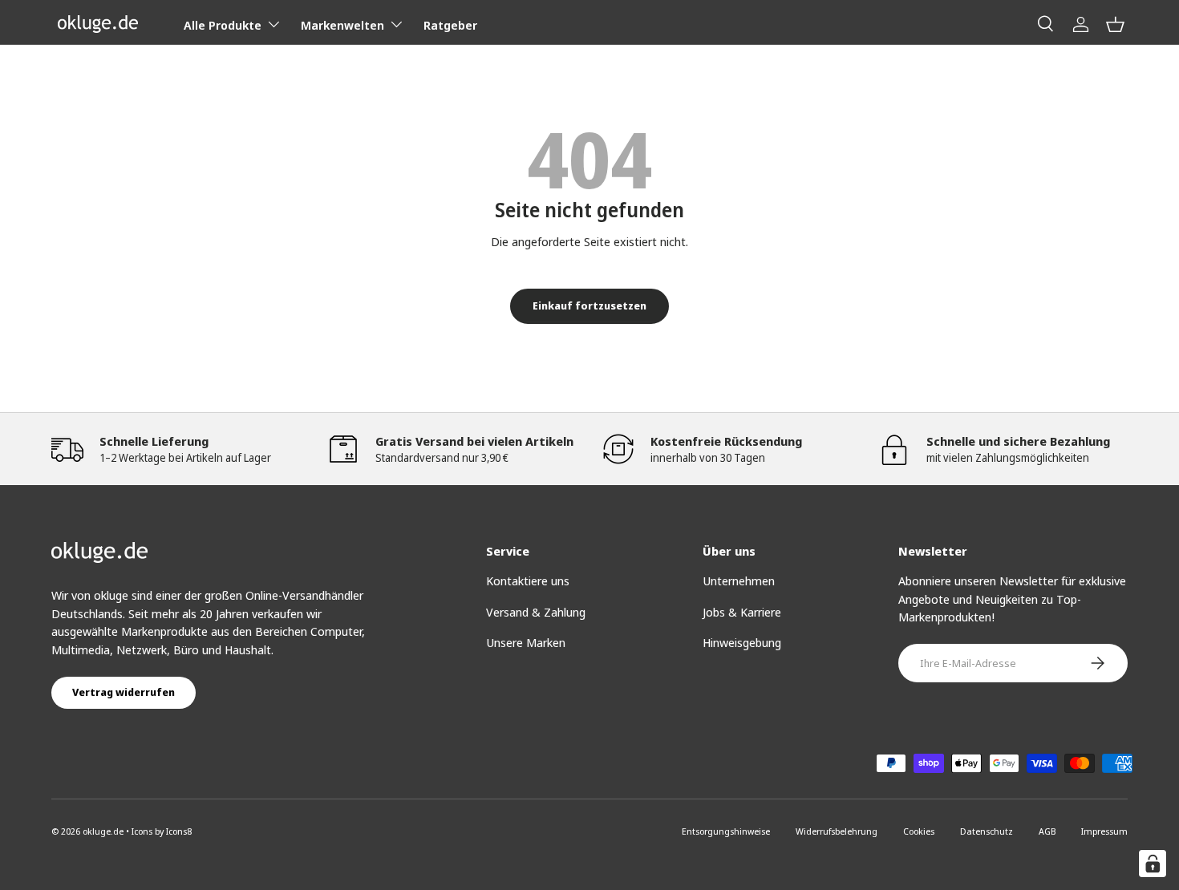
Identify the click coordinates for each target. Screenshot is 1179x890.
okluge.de (103, 831)
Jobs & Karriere (742, 612)
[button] (1115, 24)
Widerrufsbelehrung (836, 831)
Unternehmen (739, 580)
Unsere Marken (525, 642)
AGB (1047, 831)
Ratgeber (450, 25)
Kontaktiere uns (527, 580)
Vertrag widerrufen (123, 692)
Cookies (918, 831)
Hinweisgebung (742, 642)
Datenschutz (986, 831)
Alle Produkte (222, 25)
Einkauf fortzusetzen (589, 305)
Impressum (1104, 831)
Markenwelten (342, 25)
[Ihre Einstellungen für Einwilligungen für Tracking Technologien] (1152, 863)
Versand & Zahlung (535, 612)
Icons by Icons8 (162, 831)
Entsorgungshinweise (726, 831)
